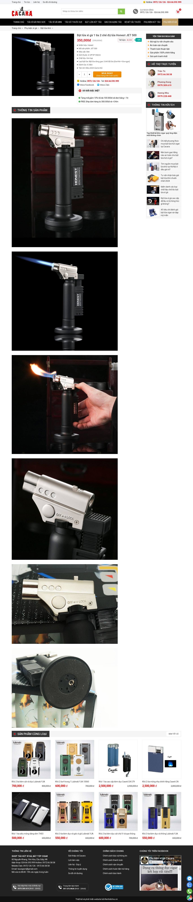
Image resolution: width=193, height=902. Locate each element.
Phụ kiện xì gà (170, 22)
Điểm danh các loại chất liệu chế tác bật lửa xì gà (169, 190)
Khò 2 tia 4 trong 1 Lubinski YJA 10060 (72, 781)
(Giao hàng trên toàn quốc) (107, 74)
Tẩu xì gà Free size (36, 22)
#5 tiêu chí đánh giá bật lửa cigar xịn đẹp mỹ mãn (169, 212)
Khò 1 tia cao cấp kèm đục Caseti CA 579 (117, 781)
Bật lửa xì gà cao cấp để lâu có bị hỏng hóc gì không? (170, 201)
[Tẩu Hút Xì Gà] (33, 11)
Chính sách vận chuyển (113, 864)
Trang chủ (18, 22)
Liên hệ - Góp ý (74, 864)
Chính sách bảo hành (112, 873)
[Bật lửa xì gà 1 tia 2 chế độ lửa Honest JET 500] (43, 65)
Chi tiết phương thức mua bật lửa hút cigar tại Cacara (170, 144)
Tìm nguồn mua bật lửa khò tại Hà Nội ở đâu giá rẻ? (169, 167)
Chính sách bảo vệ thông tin (115, 856)
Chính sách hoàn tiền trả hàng (116, 869)
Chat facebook (189, 883)
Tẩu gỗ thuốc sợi (73, 22)
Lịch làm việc (73, 860)
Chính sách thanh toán (113, 860)
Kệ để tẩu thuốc (133, 22)
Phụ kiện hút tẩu (152, 22)
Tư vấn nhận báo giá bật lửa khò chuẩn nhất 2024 (170, 178)
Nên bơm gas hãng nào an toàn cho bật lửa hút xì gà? (169, 155)
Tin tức (27, 2)
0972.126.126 (189, 895)
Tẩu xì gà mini (55, 22)
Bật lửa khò (46, 28)
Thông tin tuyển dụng (77, 869)
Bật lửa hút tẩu (93, 22)
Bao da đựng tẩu (113, 22)
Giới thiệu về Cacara (76, 856)
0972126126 (189, 889)
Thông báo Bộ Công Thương (113, 893)
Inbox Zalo (104, 85)
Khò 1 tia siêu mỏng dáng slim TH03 (27, 834)
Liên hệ (36, 2)
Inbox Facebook (87, 85)
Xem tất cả (173, 734)
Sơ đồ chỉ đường (75, 873)
